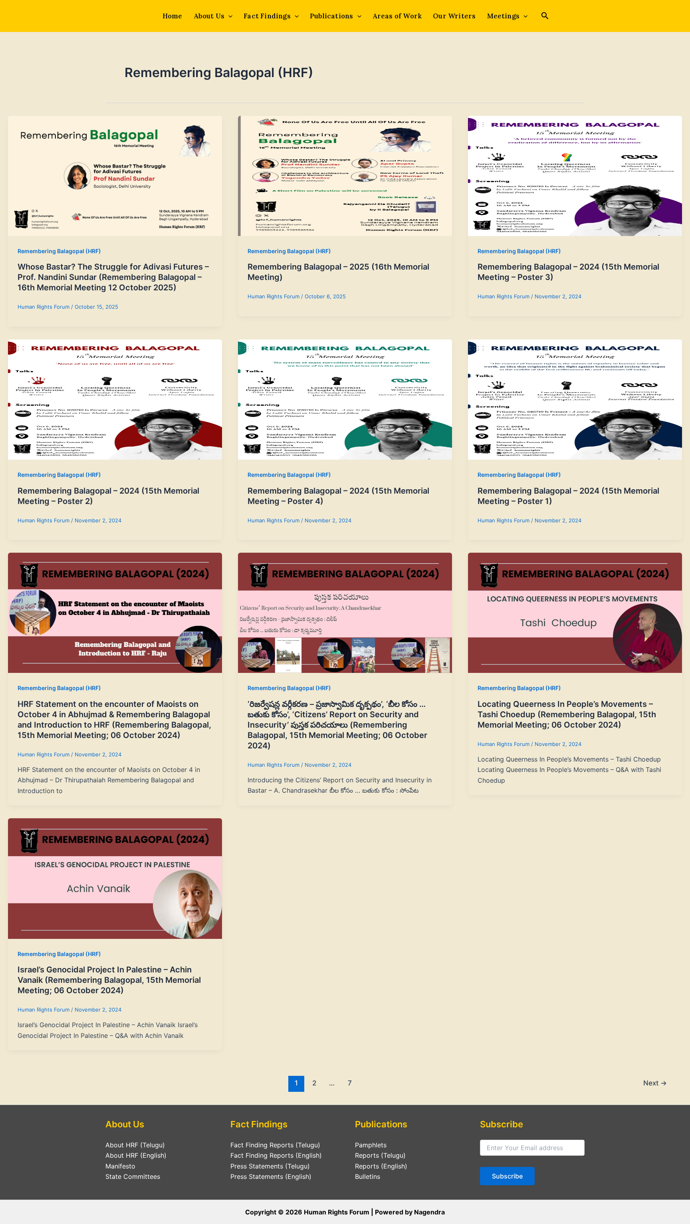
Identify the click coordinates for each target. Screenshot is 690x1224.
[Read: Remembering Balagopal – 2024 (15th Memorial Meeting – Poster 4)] (345, 399)
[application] (228, 16)
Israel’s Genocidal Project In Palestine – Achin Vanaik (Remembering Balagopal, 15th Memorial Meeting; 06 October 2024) (109, 980)
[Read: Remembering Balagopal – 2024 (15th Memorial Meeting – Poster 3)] (575, 175)
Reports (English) (381, 1166)
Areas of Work (397, 16)
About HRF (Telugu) (135, 1145)
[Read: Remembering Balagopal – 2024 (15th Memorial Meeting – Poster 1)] (575, 399)
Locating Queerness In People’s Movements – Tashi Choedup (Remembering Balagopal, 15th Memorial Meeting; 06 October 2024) (567, 714)
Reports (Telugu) (380, 1155)
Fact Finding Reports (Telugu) (275, 1145)
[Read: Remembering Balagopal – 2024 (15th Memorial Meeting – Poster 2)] (115, 399)
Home (172, 16)
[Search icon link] (545, 17)
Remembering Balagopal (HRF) (59, 251)
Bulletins (367, 1176)
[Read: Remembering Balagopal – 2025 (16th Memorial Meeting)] (345, 175)
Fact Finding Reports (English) (276, 1155)
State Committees (132, 1176)
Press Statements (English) (270, 1176)
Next (655, 1083)
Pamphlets (371, 1145)
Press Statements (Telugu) (270, 1166)
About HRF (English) (136, 1155)
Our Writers (454, 16)
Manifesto (120, 1166)
